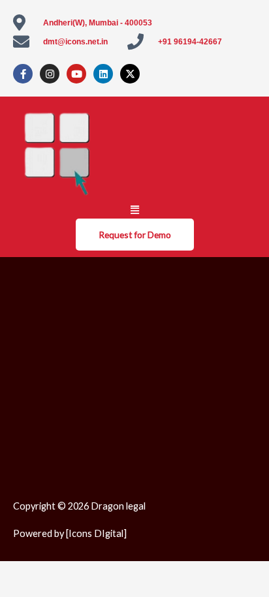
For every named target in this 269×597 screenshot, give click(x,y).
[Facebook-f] (23, 74)
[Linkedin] (103, 74)
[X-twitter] (130, 74)
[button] (134, 209)
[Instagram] (49, 74)
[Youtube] (76, 74)
